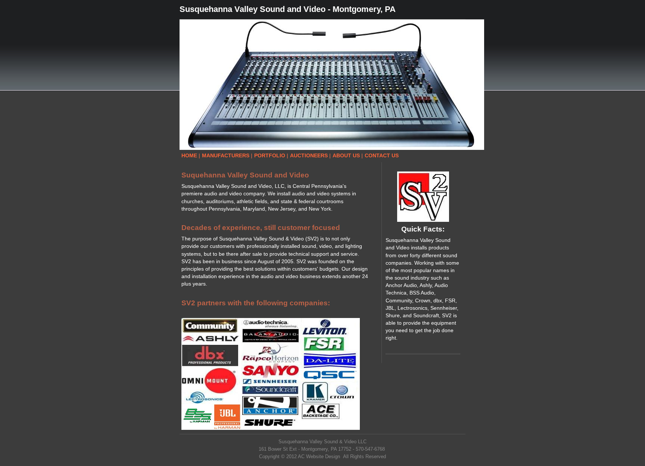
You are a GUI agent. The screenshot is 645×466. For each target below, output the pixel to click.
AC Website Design (319, 456)
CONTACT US (382, 155)
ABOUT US (346, 155)
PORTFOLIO (269, 155)
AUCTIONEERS (309, 155)
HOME (189, 155)
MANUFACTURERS (225, 155)
